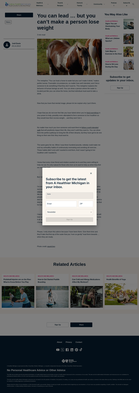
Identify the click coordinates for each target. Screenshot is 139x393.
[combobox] (69, 212)
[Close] (91, 173)
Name (49, 194)
